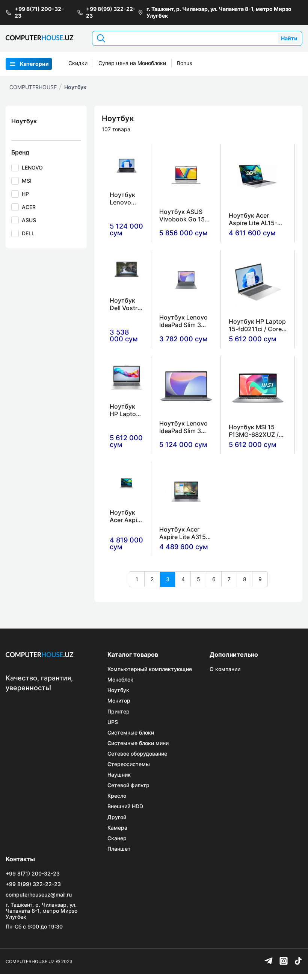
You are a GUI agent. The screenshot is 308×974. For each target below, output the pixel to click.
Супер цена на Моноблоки (132, 63)
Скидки (78, 63)
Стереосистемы (128, 764)
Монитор (118, 701)
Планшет (119, 849)
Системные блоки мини (138, 743)
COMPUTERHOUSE (33, 87)
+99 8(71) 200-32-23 (39, 12)
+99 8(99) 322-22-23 (111, 12)
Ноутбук (75, 87)
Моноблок (120, 680)
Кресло (116, 796)
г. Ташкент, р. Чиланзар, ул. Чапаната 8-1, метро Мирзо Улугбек (218, 12)
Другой (116, 817)
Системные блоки (130, 733)
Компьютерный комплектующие (149, 669)
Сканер (117, 838)
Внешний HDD (125, 806)
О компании (225, 669)
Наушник (119, 775)
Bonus (184, 63)
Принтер (118, 712)
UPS (112, 722)
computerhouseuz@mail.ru (39, 895)
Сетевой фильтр (128, 785)
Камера (117, 828)
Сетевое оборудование (137, 754)
